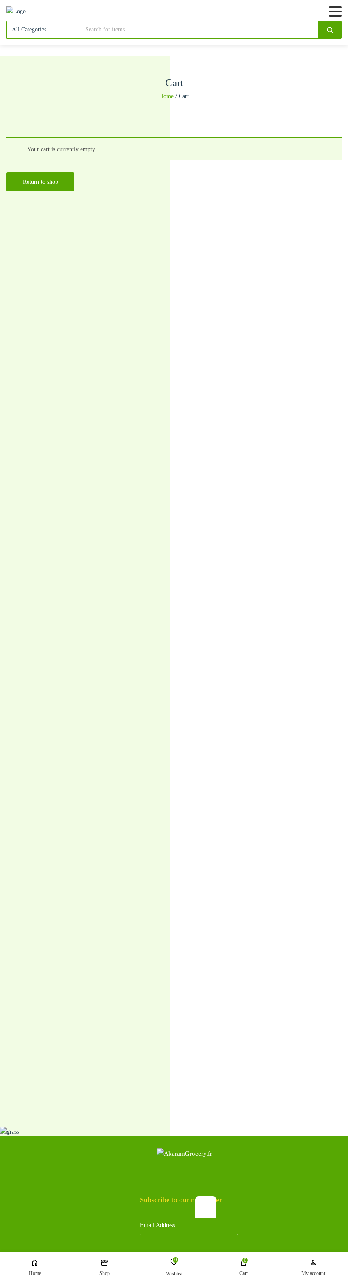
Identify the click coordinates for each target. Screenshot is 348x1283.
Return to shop (40, 182)
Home (166, 96)
